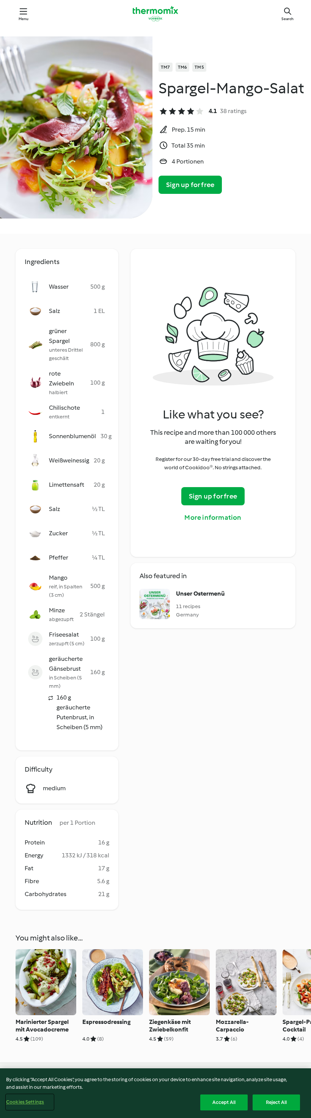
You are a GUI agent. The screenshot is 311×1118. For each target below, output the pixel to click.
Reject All (276, 1102)
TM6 (182, 67)
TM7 (165, 67)
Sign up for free (190, 185)
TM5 (199, 67)
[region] (155, 1093)
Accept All (224, 1102)
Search (287, 18)
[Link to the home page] (155, 13)
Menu (24, 18)
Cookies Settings (25, 1102)
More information (212, 517)
